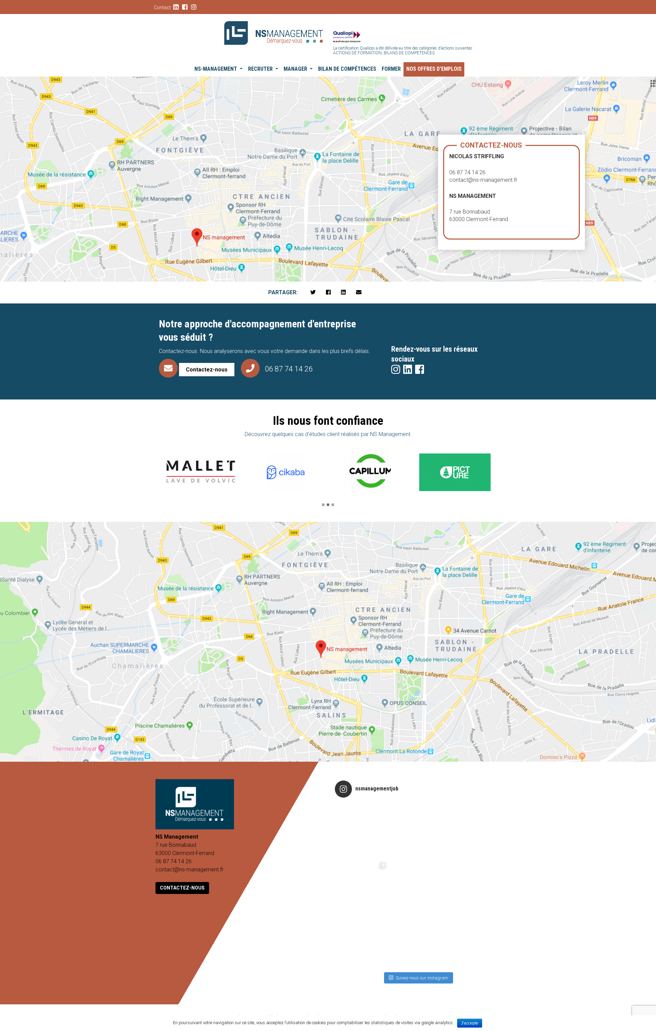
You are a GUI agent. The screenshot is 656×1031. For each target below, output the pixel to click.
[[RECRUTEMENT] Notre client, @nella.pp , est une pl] (473, 886)
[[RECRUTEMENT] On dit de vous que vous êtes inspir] (473, 830)
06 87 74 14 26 (289, 369)
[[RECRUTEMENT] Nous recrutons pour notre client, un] (362, 941)
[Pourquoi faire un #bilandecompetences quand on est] (418, 886)
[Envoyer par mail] (359, 292)
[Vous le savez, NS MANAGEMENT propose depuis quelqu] (418, 830)
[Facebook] (328, 292)
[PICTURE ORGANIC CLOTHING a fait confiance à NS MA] (418, 941)
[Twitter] (313, 292)
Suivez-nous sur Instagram (422, 977)
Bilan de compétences (347, 69)
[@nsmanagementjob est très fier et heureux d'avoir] (362, 830)
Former (391, 69)
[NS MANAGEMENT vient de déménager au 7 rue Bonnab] (362, 886)
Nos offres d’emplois (434, 69)
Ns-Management (216, 69)
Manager (296, 69)
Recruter (261, 69)
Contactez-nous (182, 888)
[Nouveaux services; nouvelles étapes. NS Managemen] (473, 941)
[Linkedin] (343, 292)
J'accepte (469, 1023)
